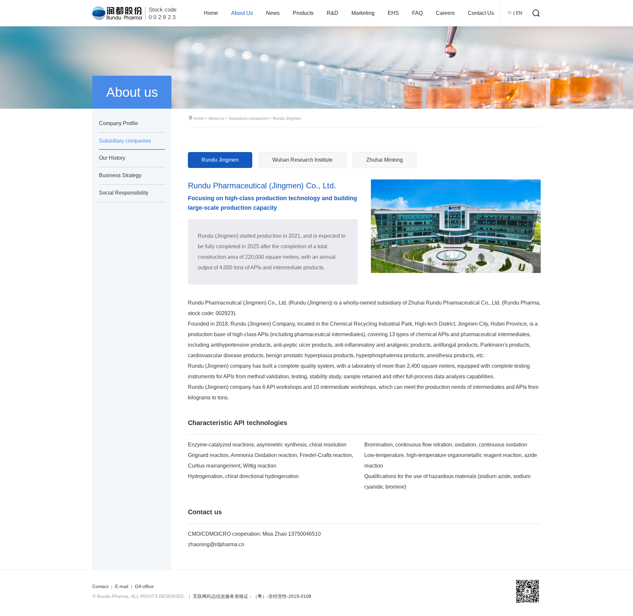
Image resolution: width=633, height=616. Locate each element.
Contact (100, 586)
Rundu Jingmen (287, 118)
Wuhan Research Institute (302, 160)
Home (198, 118)
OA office (144, 586)
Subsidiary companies (248, 118)
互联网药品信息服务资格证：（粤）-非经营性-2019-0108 (252, 596)
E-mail (121, 586)
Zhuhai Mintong (384, 160)
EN (519, 12)
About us (216, 118)
